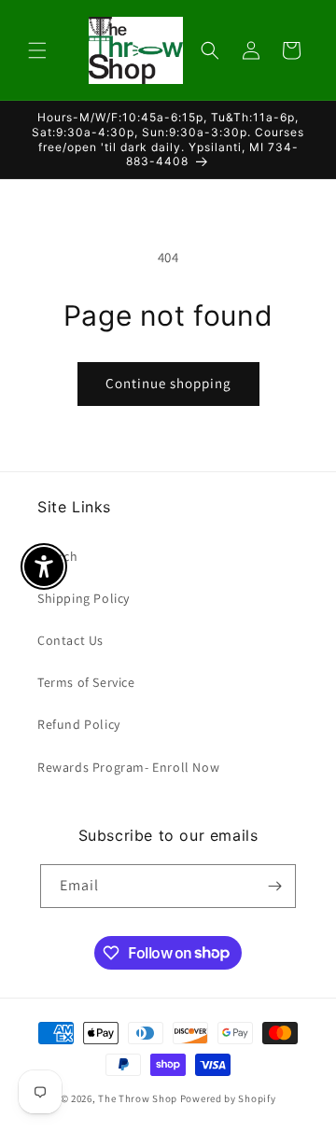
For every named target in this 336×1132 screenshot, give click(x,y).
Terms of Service (86, 682)
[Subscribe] (274, 886)
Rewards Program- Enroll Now (128, 767)
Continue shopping (168, 383)
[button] (37, 50)
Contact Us (70, 640)
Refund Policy (78, 724)
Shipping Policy (83, 598)
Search (57, 556)
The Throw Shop (137, 1098)
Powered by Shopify (228, 1098)
